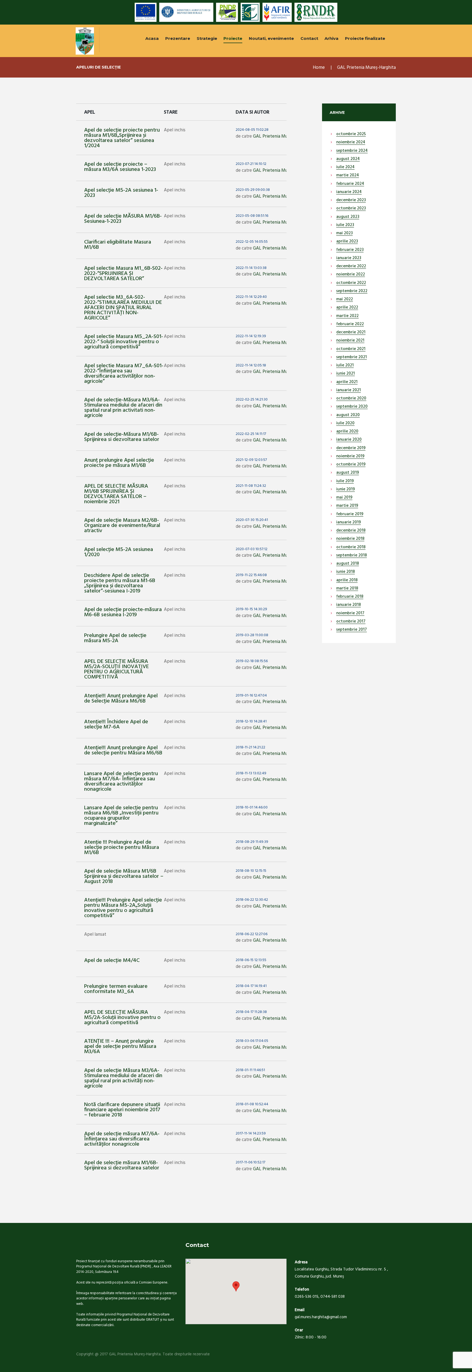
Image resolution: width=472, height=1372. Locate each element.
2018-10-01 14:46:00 (252, 807)
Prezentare (177, 38)
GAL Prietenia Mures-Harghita (282, 136)
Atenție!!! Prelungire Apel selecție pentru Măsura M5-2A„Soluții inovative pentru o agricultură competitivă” (123, 908)
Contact (309, 38)
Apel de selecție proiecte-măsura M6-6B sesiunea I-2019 (123, 612)
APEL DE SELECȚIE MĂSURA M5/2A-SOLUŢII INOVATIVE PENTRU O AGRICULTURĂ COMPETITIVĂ (116, 669)
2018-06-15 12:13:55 (251, 960)
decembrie (351, 200)
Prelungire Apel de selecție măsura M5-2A (115, 638)
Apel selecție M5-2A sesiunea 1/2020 (118, 552)
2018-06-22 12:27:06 (251, 934)
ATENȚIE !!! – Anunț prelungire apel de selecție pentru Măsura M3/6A (120, 1046)
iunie (345, 374)
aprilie (347, 241)
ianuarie (349, 192)
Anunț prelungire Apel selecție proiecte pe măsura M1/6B (119, 463)
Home (319, 67)
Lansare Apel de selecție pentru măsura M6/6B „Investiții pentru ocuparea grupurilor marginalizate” (121, 816)
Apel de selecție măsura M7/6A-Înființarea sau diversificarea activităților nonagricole (122, 1139)
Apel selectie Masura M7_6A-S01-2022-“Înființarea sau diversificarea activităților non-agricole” (123, 373)
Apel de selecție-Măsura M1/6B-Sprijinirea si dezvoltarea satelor (121, 437)
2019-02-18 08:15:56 (252, 661)
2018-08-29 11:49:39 (252, 842)
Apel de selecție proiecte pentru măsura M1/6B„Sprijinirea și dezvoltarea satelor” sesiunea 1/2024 (122, 138)
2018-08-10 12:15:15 (251, 871)
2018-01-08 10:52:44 (252, 1104)
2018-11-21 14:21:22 (250, 747)
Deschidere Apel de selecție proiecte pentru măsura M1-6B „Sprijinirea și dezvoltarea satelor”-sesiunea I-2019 (119, 583)
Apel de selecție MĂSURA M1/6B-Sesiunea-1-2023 (123, 219)
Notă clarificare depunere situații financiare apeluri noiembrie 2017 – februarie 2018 (122, 1109)
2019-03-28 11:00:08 (252, 635)
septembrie (352, 151)
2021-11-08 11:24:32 (251, 486)
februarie (350, 184)
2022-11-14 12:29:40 (251, 297)
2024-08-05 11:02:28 (252, 130)
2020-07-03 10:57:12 (251, 549)
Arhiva (331, 38)
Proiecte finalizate (365, 38)
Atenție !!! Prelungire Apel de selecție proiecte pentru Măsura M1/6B (121, 847)
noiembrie (350, 142)
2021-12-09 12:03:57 (251, 460)
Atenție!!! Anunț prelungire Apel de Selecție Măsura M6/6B (121, 699)
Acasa (152, 38)
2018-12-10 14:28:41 (251, 721)
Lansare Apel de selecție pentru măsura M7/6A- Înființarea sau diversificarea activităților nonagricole (121, 781)
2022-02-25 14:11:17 (251, 434)
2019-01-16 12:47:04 (251, 695)
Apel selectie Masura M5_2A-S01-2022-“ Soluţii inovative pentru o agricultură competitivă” (123, 341)
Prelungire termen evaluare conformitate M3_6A (116, 989)
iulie (345, 167)
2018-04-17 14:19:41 (251, 986)
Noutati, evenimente (271, 38)
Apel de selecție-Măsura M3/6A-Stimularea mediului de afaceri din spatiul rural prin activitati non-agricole (123, 408)
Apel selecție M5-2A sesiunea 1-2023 (121, 193)
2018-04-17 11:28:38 (251, 1012)
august (348, 159)
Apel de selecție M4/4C (112, 960)
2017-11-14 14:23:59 (251, 1133)
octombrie (351, 134)
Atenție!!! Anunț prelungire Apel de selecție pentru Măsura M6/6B (123, 750)
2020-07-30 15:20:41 (252, 520)
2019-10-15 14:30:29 (251, 609)
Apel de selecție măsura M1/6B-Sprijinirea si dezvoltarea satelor (121, 1165)
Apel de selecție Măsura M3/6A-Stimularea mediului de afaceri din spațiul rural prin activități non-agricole (123, 1078)
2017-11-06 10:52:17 (250, 1162)
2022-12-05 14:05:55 (252, 241)
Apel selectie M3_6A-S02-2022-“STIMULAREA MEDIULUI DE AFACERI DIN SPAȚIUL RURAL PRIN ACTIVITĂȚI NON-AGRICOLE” (123, 307)
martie (347, 175)
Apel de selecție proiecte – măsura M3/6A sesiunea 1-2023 (120, 167)
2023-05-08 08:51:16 (252, 216)
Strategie (207, 38)
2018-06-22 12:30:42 (252, 899)
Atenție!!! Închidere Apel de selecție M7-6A (116, 724)
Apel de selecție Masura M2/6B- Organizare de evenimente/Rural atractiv (122, 525)
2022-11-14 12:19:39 (251, 336)
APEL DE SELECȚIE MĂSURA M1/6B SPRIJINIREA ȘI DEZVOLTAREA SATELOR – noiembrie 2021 (116, 494)
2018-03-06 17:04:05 (252, 1041)
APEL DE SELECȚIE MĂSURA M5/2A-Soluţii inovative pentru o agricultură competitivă (122, 1017)
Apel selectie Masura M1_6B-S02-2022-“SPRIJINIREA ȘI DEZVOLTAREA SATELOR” (123, 273)
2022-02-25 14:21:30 (252, 399)
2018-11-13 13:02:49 (251, 773)
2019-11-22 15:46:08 (251, 575)
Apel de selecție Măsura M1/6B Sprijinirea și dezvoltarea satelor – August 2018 (123, 876)
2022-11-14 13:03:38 (251, 268)
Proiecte (232, 38)
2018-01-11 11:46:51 (250, 1070)
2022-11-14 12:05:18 (251, 365)
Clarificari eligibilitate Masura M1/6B (117, 245)
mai (344, 233)
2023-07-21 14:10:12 (251, 164)
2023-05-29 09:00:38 (253, 190)
